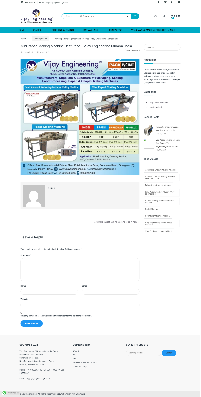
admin (52, 188)
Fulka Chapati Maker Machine (158, 185)
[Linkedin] (172, 2)
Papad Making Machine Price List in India (152, 30)
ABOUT (76, 351)
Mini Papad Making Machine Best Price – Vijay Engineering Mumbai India (168, 143)
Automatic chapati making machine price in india (116, 222)
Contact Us (115, 30)
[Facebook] (158, 2)
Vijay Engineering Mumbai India (159, 231)
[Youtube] (179, 2)
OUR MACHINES (90, 30)
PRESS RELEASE (80, 366)
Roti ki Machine (151, 209)
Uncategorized (40, 38)
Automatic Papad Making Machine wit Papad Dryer (160, 177)
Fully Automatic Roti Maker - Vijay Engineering (159, 193)
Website (24, 299)
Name (23, 286)
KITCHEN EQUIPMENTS (63, 30)
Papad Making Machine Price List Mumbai (159, 201)
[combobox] (69, 16)
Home (23, 38)
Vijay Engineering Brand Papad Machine (158, 223)
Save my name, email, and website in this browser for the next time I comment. (56, 316)
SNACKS (37, 30)
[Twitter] (165, 2)
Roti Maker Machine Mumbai (157, 216)
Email (84, 286)
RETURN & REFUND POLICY (85, 362)
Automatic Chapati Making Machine (160, 170)
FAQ (74, 354)
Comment (26, 255)
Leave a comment (133, 50)
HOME (21, 30)
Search (169, 353)
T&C (75, 358)
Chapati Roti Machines (158, 102)
